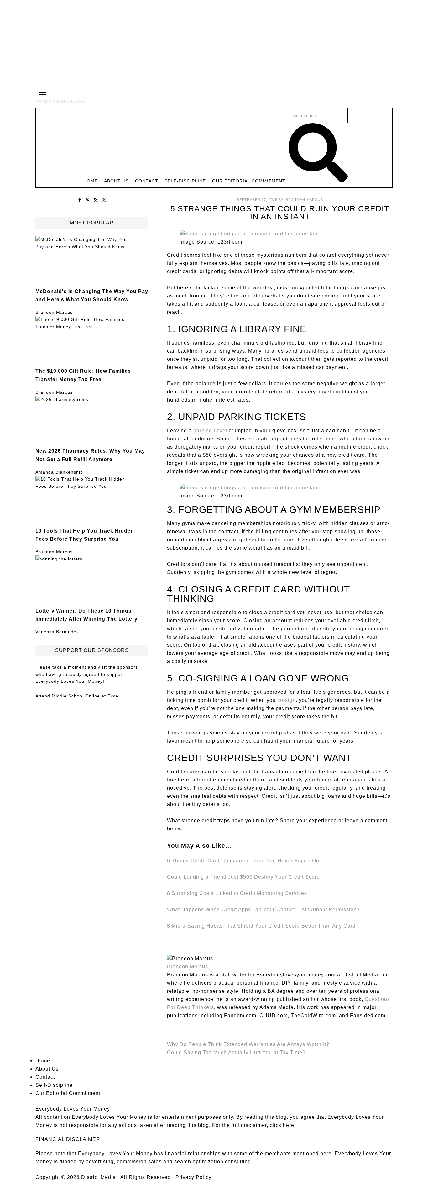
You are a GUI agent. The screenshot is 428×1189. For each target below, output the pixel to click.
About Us (47, 1068)
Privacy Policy (193, 1177)
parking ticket (210, 430)
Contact (45, 1077)
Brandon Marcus (54, 312)
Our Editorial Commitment (67, 1093)
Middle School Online (76, 695)
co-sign (286, 700)
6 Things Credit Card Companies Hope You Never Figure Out (244, 860)
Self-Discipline (54, 1085)
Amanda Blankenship (59, 472)
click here (282, 1125)
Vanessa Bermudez (57, 631)
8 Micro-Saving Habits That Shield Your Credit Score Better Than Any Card (261, 926)
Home (42, 1060)
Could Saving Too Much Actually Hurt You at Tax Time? (236, 1052)
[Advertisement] (214, 44)
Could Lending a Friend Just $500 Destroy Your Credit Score (243, 877)
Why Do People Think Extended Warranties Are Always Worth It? (248, 1044)
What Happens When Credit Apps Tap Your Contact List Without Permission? (263, 909)
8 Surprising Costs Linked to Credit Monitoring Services (237, 893)
